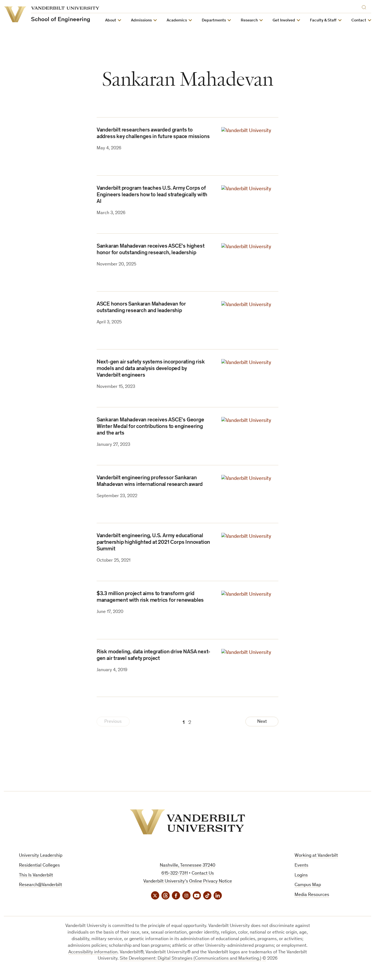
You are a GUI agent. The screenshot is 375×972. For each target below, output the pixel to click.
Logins (301, 875)
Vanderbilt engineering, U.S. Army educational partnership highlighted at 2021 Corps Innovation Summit (153, 542)
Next (262, 721)
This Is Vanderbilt (36, 875)
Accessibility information (92, 952)
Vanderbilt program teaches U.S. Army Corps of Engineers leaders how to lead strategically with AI (152, 195)
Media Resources (312, 895)
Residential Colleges (39, 865)
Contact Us (203, 873)
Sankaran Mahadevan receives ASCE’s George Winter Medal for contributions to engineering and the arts (150, 427)
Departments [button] (214, 20)
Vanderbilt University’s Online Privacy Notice (187, 881)
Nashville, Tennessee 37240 (187, 865)
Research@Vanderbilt (40, 885)
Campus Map (308, 885)
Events (301, 865)
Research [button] (249, 20)
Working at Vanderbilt (316, 855)
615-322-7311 (174, 873)
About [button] (110, 20)
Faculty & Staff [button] (323, 20)
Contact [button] (358, 20)
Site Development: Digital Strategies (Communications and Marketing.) (190, 958)
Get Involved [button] (284, 20)
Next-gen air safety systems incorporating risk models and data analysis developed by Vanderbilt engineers (151, 369)
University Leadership (40, 855)
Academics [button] (177, 20)
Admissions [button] (141, 20)
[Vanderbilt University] (187, 822)
